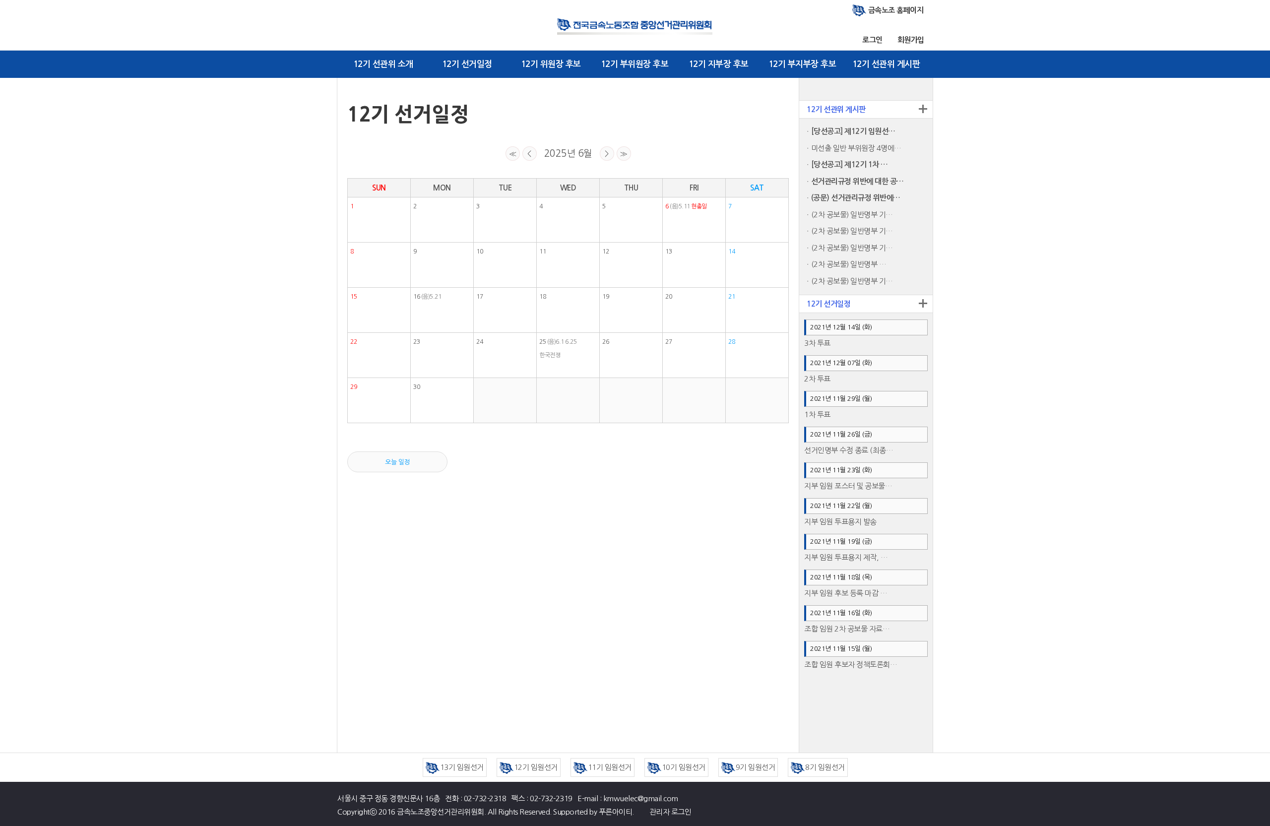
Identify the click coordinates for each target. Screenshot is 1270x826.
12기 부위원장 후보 (635, 64)
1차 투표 (817, 414)
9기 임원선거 (755, 767)
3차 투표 (817, 343)
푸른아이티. (616, 812)
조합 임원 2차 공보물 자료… (846, 629)
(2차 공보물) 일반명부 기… (852, 214)
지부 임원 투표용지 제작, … (846, 557)
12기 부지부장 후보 (802, 64)
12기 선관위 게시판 (886, 64)
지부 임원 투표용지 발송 (840, 521)
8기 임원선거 (825, 767)
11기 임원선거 (610, 767)
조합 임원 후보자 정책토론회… (850, 664)
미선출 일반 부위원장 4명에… (856, 148)
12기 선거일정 (467, 64)
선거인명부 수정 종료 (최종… (848, 450)
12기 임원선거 (536, 767)
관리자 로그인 (670, 812)
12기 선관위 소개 (383, 64)
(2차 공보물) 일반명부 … (848, 264)
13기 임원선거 (462, 767)
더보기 (923, 109)
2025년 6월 (568, 153)
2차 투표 (817, 378)
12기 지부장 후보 (719, 64)
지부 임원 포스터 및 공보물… (848, 486)
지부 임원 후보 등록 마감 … (845, 593)
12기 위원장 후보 (551, 64)
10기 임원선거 (683, 767)
